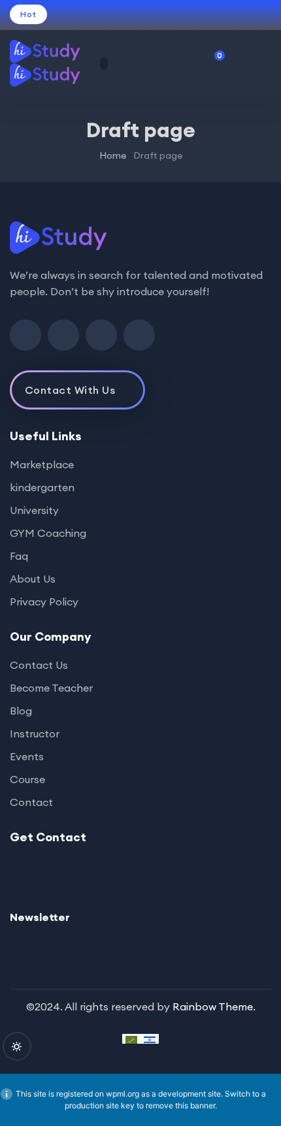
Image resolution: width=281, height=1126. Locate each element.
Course (27, 779)
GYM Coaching (48, 532)
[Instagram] (139, 335)
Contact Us (39, 664)
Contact (31, 802)
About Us (33, 578)
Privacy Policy (44, 601)
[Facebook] (25, 335)
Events (27, 756)
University (34, 510)
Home (112, 155)
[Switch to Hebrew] (149, 1039)
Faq (19, 555)
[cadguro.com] (51, 63)
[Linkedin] (101, 335)
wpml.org (122, 1094)
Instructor (34, 733)
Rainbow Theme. (214, 1006)
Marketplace (42, 464)
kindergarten (42, 487)
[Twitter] (63, 335)
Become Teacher (51, 687)
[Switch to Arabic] (131, 1039)
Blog (21, 710)
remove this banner (180, 1105)
